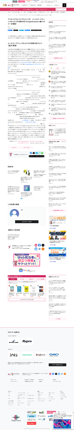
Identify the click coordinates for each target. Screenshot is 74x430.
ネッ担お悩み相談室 (25, 248)
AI (21, 12)
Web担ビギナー (25, 5)
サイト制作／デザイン (41, 12)
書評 (49, 394)
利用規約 (54, 379)
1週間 (57, 68)
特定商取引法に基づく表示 (29, 381)
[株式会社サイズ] (40, 354)
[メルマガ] (36, 245)
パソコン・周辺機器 (40, 279)
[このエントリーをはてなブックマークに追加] (37, 153)
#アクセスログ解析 (38, 141)
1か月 (63, 68)
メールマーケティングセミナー (26, 62)
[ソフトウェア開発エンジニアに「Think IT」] (41, 412)
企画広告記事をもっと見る (58, 210)
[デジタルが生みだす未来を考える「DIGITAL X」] (41, 420)
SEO (9, 12)
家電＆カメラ (31, 279)
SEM (18, 404)
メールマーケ (10, 404)
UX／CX (19, 400)
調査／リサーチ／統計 (54, 12)
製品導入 (36, 1)
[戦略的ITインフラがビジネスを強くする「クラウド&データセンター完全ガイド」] (31, 412)
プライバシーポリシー (14, 381)
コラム (39, 396)
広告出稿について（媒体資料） (29, 379)
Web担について (49, 5)
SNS (24, 12)
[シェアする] (31, 153)
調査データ (40, 394)
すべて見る (58, 318)
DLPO (9, 68)
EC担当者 (28, 1)
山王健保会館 (25, 120)
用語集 (62, 398)
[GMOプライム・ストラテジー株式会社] (54, 354)
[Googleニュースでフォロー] (62, 374)
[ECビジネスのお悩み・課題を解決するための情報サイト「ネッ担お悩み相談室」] (31, 423)
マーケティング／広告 (15, 12)
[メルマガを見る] (50, 374)
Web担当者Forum (13, 5)
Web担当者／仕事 (63, 12)
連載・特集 (39, 5)
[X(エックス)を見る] (56, 374)
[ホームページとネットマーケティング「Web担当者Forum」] (51, 412)
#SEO (33, 141)
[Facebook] (39, 245)
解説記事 (62, 392)
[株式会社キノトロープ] (27, 354)
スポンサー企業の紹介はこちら (57, 364)
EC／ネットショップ (21, 402)
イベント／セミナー (52, 398)
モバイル (29, 402)
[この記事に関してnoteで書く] (39, 153)
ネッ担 (20, 248)
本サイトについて (13, 379)
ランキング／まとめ (41, 400)
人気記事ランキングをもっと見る (58, 118)
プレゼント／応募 (63, 396)
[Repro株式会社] (27, 341)
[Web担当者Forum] (13, 374)
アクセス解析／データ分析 (31, 12)
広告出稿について (57, 5)
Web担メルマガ (32, 5)
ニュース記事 (63, 394)
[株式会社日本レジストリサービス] (13, 354)
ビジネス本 (22, 279)
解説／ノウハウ (40, 392)
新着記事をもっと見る (58, 58)
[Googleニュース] (39, 249)
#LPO (30, 141)
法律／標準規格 (11, 400)
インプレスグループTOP (57, 381)
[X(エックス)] (43, 245)
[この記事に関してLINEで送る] (42, 153)
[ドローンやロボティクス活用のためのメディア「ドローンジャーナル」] (51, 420)
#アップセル (26, 143)
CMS (48, 12)
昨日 (51, 68)
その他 (29, 404)
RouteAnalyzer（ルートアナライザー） (34, 64)
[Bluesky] (59, 374)
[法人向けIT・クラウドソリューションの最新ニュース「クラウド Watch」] (31, 416)
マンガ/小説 (51, 396)
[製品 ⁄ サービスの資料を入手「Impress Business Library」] (31, 420)
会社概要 (40, 381)
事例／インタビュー (52, 392)
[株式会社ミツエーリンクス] (13, 341)
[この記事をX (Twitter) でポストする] (34, 153)
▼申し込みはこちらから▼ (58, 418)
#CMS (19, 141)
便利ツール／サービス (41, 398)
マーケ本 (12, 279)
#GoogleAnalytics (25, 141)
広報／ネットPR (11, 402)
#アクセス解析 (20, 143)
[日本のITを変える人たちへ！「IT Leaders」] (41, 416)
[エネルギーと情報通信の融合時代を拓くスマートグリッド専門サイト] (51, 416)
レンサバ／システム (31, 400)
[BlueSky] (36, 249)
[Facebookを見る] (53, 374)
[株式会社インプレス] (16, 418)
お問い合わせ (41, 379)
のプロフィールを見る (27, 221)
